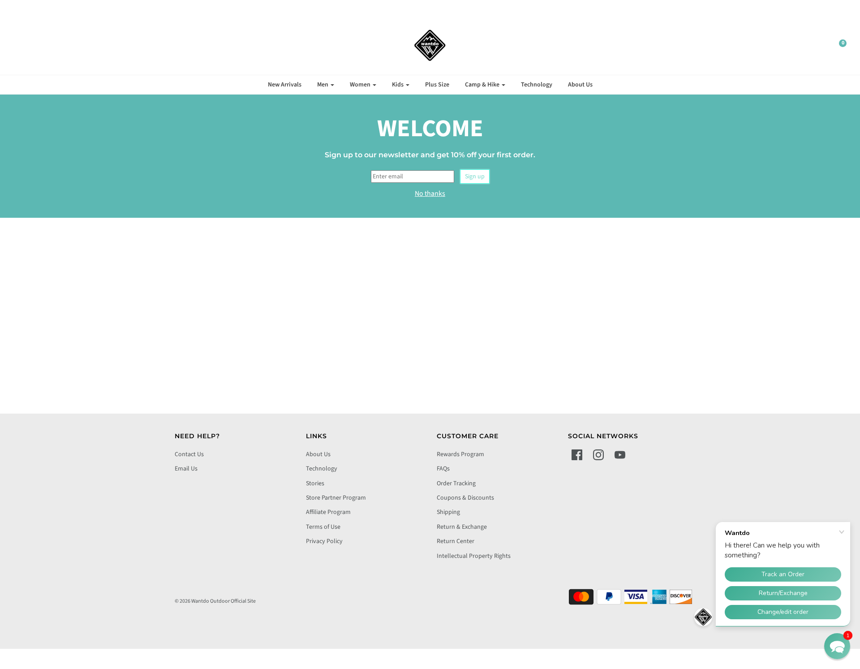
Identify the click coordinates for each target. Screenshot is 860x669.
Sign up (475, 176)
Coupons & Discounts (465, 497)
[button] (837, 646)
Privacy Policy (324, 541)
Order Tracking (456, 483)
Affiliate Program (328, 512)
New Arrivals (284, 84)
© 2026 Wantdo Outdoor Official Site (215, 601)
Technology (536, 84)
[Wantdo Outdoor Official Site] (430, 45)
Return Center (455, 541)
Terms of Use (323, 526)
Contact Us (189, 454)
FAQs (443, 468)
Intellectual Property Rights (474, 556)
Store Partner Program (336, 497)
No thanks (430, 194)
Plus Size (437, 84)
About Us (580, 84)
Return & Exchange (462, 526)
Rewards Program (460, 454)
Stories (315, 483)
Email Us (186, 468)
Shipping (448, 512)
